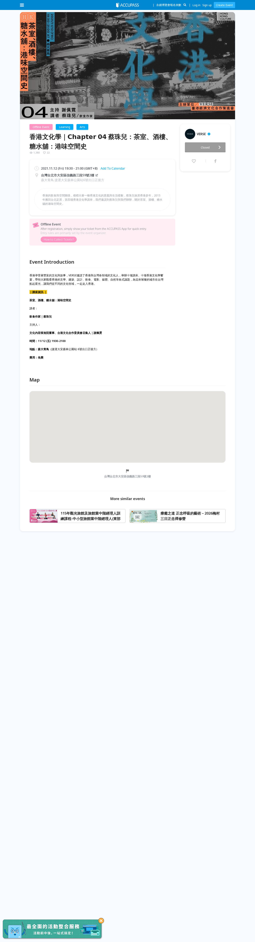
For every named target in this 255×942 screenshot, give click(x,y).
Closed (205, 147)
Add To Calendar (113, 168)
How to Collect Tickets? (59, 239)
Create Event (224, 5)
